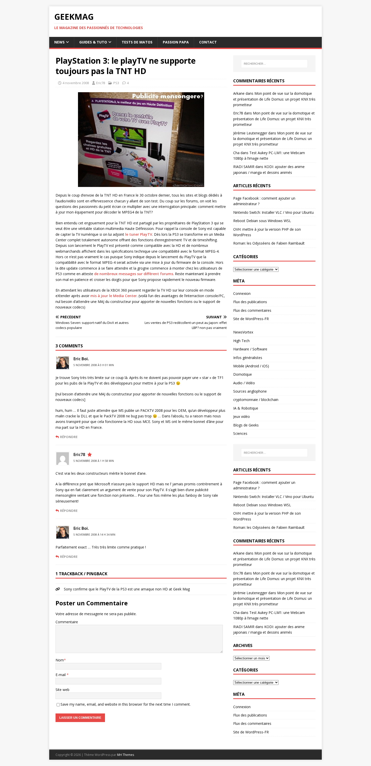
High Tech (241, 340)
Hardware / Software (250, 349)
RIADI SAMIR (243, 166)
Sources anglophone (250, 391)
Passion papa (176, 42)
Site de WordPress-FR (251, 318)
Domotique (242, 374)
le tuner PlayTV (138, 234)
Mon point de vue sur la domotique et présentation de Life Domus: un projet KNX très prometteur (274, 99)
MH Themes (125, 755)
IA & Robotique (245, 408)
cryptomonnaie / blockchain (255, 399)
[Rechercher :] (274, 63)
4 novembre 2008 (76, 83)
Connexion (242, 293)
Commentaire (67, 621)
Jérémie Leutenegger (250, 133)
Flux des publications (250, 301)
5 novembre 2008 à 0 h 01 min (93, 365)
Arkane (239, 93)
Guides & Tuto (93, 42)
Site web (62, 689)
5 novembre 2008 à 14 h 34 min (94, 534)
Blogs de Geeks (246, 425)
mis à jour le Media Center (113, 295)
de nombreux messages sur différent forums (133, 273)
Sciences (240, 433)
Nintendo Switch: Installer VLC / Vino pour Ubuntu (273, 212)
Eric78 (100, 83)
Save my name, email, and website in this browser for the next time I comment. (126, 704)
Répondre (68, 437)
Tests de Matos (137, 42)
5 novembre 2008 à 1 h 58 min (93, 461)
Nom (60, 660)
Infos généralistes (247, 357)
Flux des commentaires (252, 310)
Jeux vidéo (241, 416)
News (59, 42)
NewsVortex (243, 332)
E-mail (61, 674)
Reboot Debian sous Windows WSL (262, 220)
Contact (208, 42)
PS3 (116, 83)
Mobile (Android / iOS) (251, 366)
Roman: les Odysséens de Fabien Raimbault (269, 243)
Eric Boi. (81, 359)
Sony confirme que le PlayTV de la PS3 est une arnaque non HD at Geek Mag (127, 589)
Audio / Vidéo (244, 382)
